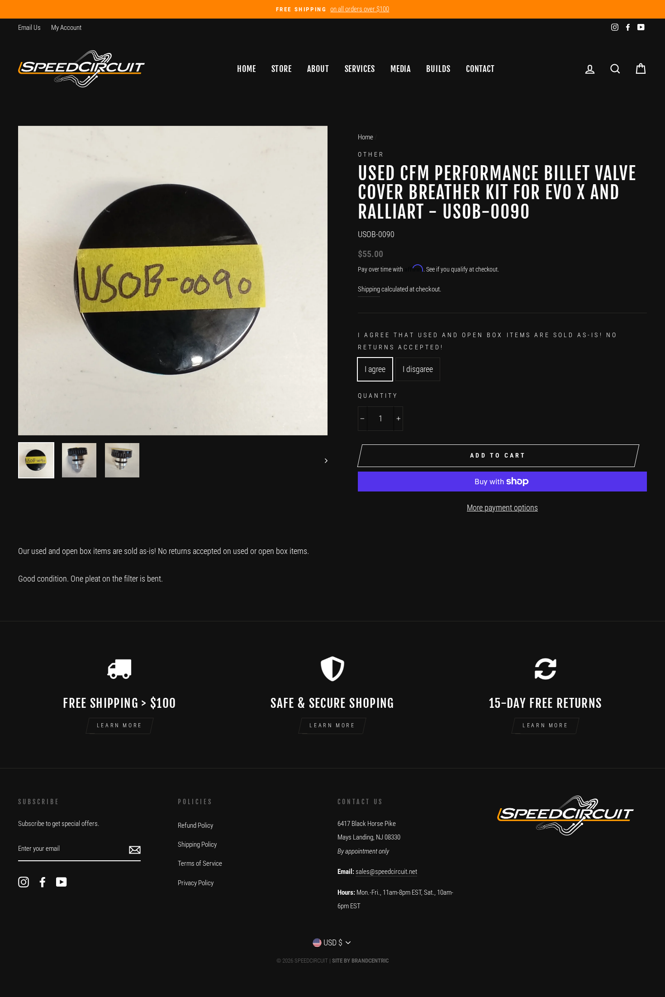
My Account (66, 28)
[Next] (322, 460)
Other (371, 154)
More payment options (502, 507)
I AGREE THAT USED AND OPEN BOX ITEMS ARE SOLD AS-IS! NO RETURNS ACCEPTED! (488, 341)
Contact (480, 69)
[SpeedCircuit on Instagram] (23, 882)
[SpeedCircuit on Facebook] (42, 882)
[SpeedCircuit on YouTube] (61, 882)
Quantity (378, 395)
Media (400, 69)
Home (246, 69)
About (318, 69)
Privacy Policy (196, 883)
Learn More (119, 725)
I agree (375, 369)
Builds (438, 69)
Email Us (29, 28)
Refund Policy (195, 825)
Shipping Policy (197, 844)
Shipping (369, 289)
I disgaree (418, 369)
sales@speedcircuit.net (386, 872)
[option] (332, 9)
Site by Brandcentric (360, 960)
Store (281, 69)
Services (360, 69)
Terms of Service (200, 863)
